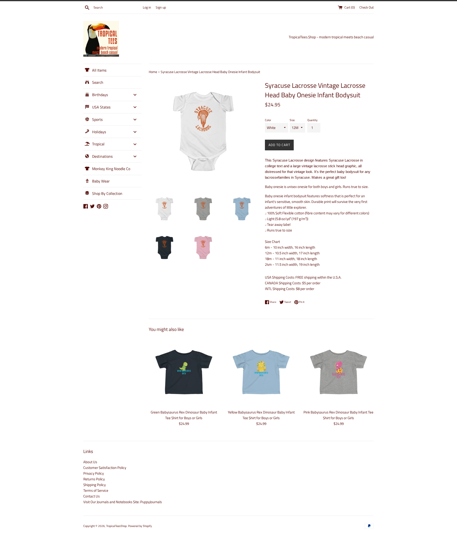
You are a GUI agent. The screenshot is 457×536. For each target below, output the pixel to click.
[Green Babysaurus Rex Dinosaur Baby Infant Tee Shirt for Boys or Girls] (184, 372)
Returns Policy (94, 479)
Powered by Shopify (140, 526)
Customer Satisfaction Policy (104, 467)
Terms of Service (95, 490)
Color (268, 120)
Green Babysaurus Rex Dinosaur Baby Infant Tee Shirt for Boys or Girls (184, 415)
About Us (90, 462)
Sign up (161, 7)
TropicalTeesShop (116, 526)
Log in (147, 7)
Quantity (312, 120)
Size (292, 120)
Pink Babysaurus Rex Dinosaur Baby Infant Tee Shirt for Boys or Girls (338, 415)
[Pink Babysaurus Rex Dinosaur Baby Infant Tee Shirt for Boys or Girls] (338, 372)
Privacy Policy (93, 473)
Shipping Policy (94, 484)
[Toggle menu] (135, 94)
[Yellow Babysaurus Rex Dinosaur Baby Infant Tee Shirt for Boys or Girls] (261, 372)
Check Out (366, 7)
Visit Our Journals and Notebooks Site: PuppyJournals (122, 502)
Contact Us (91, 496)
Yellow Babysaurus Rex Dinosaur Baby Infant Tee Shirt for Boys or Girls (261, 415)
